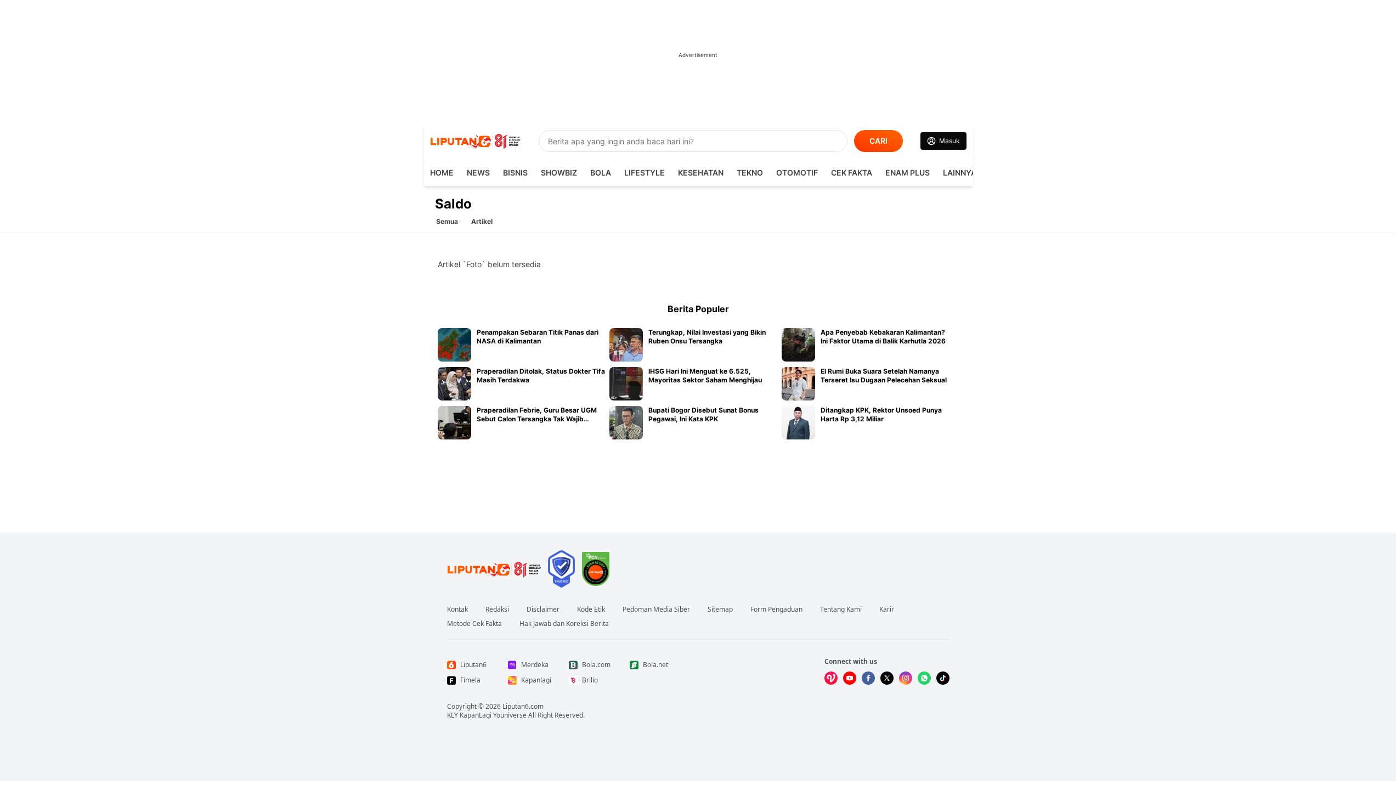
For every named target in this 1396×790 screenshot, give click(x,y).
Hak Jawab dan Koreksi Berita (564, 623)
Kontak (457, 609)
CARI (878, 140)
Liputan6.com (523, 706)
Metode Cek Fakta (474, 623)
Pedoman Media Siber (656, 609)
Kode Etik (591, 609)
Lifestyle (644, 172)
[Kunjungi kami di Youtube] (849, 678)
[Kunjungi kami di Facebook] (868, 678)
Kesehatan (701, 172)
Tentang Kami (841, 609)
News (478, 172)
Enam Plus (907, 172)
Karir (886, 609)
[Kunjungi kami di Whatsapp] (924, 678)
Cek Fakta (851, 172)
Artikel (482, 221)
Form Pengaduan (776, 609)
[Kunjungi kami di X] (887, 678)
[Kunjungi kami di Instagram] (905, 678)
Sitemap (720, 609)
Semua (447, 221)
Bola (600, 172)
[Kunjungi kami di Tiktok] (942, 678)
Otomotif (797, 172)
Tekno (750, 172)
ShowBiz (559, 172)
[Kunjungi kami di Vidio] (831, 678)
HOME (442, 172)
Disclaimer (543, 609)
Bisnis (515, 172)
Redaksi (497, 609)
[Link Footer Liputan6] (494, 569)
